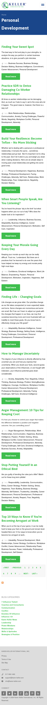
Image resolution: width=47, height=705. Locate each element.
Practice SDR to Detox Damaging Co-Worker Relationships (16, 89)
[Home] (14, 5)
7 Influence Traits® (10, 602)
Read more (13, 77)
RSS (38, 693)
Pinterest (32, 693)
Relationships (7, 628)
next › (26, 574)
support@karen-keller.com (14, 678)
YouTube (26, 693)
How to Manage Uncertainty (20, 353)
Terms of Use (6, 659)
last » (34, 574)
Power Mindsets (8, 625)
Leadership (6, 622)
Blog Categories (11, 597)
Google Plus (21, 693)
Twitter (9, 693)
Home (4, 14)
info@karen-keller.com (13, 681)
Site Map (5, 663)
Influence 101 (7, 616)
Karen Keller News (9, 619)
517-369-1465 (10, 674)
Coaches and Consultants (13, 605)
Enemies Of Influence (11, 613)
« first (6, 568)
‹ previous (16, 568)
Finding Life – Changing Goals (21, 296)
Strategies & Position (11, 634)
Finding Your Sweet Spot (18, 46)
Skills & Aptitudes (9, 631)
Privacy (4, 656)
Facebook (4, 693)
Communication (8, 608)
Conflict (5, 611)
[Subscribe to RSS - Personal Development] (3, 582)
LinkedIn (15, 693)
